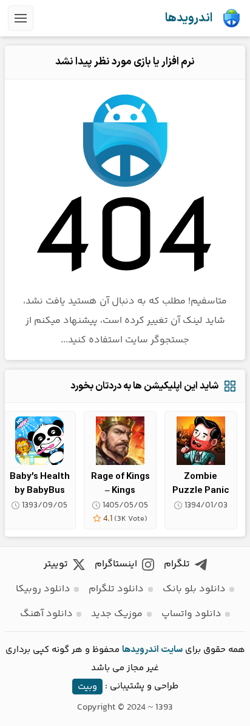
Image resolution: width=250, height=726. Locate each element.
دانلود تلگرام (116, 589)
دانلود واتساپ (191, 614)
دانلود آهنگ (46, 614)
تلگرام (177, 564)
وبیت (87, 686)
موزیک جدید (117, 614)
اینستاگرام (116, 564)
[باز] (20, 18)
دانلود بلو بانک (194, 589)
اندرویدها (188, 18)
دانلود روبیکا (43, 589)
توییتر (56, 564)
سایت (172, 650)
